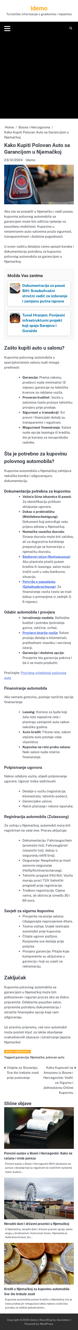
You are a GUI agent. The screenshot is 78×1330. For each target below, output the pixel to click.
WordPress (46, 1323)
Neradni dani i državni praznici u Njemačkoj (36, 1224)
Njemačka (37, 1057)
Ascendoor (63, 1319)
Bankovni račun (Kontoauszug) (46, 557)
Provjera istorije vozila (39, 633)
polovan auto (55, 1057)
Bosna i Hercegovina (17, 1051)
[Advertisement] (39, 74)
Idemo (39, 8)
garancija (22, 1057)
